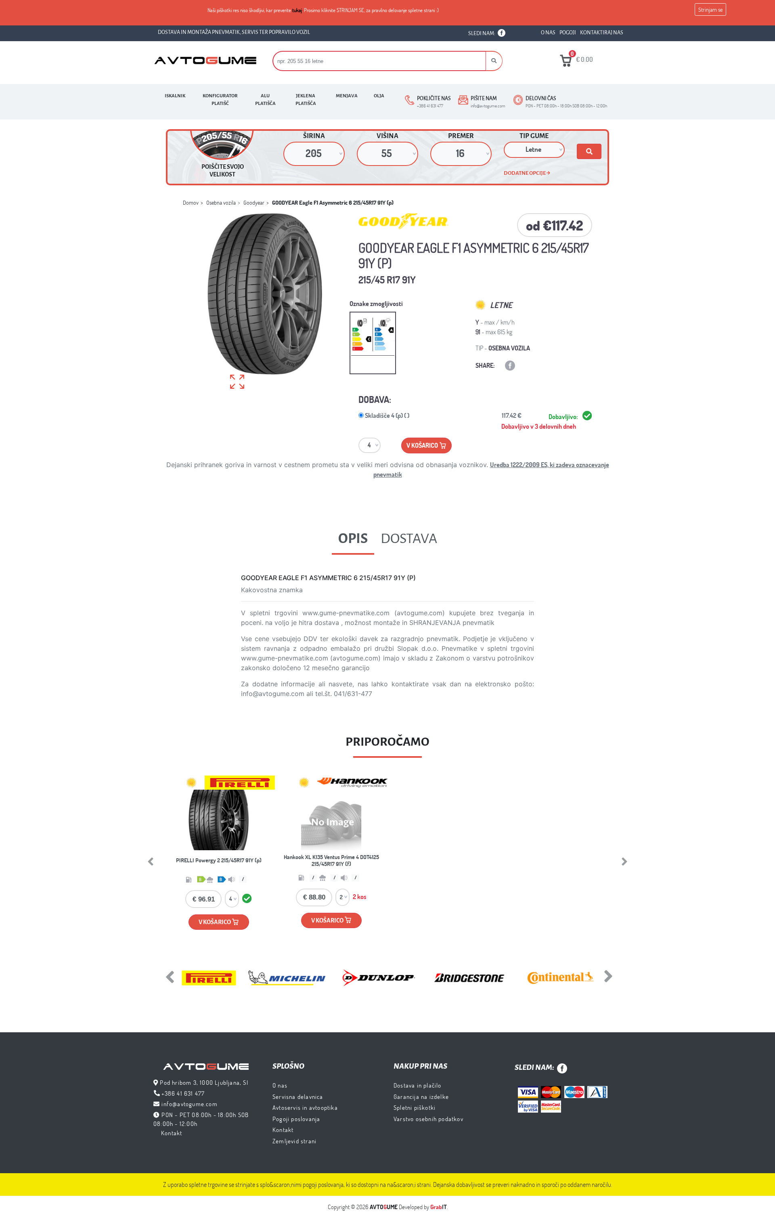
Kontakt (171, 1133)
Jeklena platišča (305, 99)
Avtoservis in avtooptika (305, 1107)
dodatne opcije (525, 173)
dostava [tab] (409, 538)
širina (314, 136)
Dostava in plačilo (418, 1085)
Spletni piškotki (415, 1107)
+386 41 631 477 (183, 1093)
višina (387, 136)
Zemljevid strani (294, 1141)
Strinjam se (710, 9)
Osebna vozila (221, 202)
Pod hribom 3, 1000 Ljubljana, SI (204, 1082)
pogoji (567, 33)
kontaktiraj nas (601, 33)
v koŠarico (422, 445)
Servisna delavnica (297, 1096)
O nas (279, 1085)
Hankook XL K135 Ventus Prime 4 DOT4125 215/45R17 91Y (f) (331, 860)
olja (379, 96)
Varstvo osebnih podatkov (428, 1119)
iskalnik (175, 96)
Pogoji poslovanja (296, 1119)
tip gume (534, 136)
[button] (494, 61)
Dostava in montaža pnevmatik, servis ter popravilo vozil (234, 32)
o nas (548, 33)
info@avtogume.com (189, 1104)
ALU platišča (265, 99)
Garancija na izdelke (421, 1096)
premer (461, 136)
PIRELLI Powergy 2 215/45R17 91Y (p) (219, 860)
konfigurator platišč (220, 99)
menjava (347, 96)
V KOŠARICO (215, 922)
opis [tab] (353, 538)
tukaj (297, 10)
